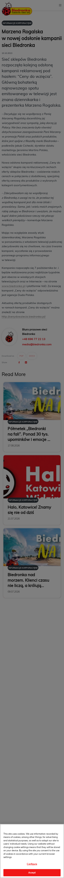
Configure (32, 864)
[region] (32, 851)
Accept (32, 872)
